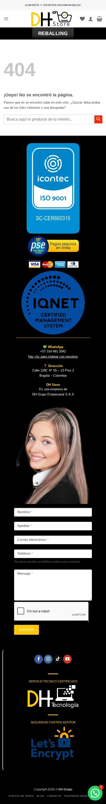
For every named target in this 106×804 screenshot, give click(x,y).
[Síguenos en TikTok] (57, 659)
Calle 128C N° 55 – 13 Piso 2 (53, 370)
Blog (40, 796)
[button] (6, 18)
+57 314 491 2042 (53, 351)
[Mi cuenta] (90, 18)
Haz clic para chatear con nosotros (53, 356)
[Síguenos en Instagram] (48, 659)
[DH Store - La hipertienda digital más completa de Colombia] (51, 18)
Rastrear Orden (76, 796)
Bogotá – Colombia (53, 375)
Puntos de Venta (21, 796)
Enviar (26, 630)
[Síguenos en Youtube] (67, 659)
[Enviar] (98, 119)
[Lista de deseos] (82, 18)
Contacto (54, 796)
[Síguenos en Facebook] (38, 659)
